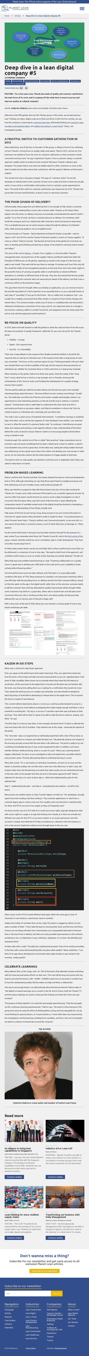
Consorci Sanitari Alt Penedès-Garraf (55, 1314)
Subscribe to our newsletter (44, 1271)
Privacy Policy (31, 1348)
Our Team (72, 1319)
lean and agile (17, 81)
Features (8, 1317)
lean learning (75, 81)
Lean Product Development (31, 1321)
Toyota (50, 1340)
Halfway (50, 1324)
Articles (17, 16)
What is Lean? (73, 1310)
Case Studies (10, 1320)
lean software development (15, 84)
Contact (71, 1326)
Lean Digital (31, 1313)
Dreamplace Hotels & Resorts (55, 1319)
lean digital (45, 81)
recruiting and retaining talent (17, 126)
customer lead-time (41, 123)
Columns (8, 1324)
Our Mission (73, 1322)
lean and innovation (31, 81)
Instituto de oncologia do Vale (54, 1328)
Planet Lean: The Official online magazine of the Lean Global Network (44, 2)
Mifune (28, 253)
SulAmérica (51, 1333)
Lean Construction (33, 1310)
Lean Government (33, 1331)
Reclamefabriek (61, 1348)
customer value (76, 123)
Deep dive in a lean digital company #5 (43, 16)
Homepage (9, 1310)
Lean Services (31, 1338)
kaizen (8, 81)
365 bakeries (52, 1310)
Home (7, 16)
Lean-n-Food (31, 1317)
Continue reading (14, 1177)
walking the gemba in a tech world (48, 126)
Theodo (50, 1337)
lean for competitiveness (60, 81)
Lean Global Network (73, 1314)
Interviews (9, 1328)
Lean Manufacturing (32, 1327)
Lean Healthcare (32, 1335)
